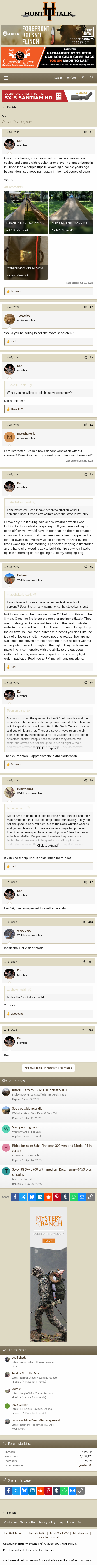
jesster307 (85, 1465)
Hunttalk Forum (13, 1533)
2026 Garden (20, 1405)
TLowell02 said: (17, 385)
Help (61, 1522)
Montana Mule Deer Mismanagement (36, 1420)
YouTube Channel (48, 1537)
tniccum (17, 1179)
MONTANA (18, 1428)
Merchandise (81, 1533)
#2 (91, 307)
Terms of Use (27, 1522)
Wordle (16, 1389)
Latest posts (17, 1350)
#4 (91, 425)
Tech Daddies (46, 1550)
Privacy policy (47, 1522)
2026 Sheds (19, 1358)
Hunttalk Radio (36, 1533)
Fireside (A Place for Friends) (29, 1381)
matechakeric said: (19, 502)
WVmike (17, 1113)
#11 (90, 962)
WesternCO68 (20, 1131)
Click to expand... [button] (48, 748)
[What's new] (83, 78)
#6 (91, 567)
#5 (91, 474)
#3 (91, 357)
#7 (91, 682)
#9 (91, 882)
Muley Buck (19, 1094)
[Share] (85, 132)
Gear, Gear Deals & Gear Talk (41, 1113)
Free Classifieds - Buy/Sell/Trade (47, 1094)
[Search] (92, 78)
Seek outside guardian (28, 1109)
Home (70, 1522)
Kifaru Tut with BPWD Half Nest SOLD (39, 1090)
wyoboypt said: (17, 989)
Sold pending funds (26, 1127)
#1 (91, 132)
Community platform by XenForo (40, 1543)
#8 (91, 780)
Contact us (10, 1522)
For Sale (36, 1131)
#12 (90, 1029)
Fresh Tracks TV (59, 1533)
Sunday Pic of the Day (25, 1373)
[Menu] (6, 78)
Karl (8, 122)
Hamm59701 (20, 1155)
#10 (90, 922)
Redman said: (16, 710)
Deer (14, 1366)
